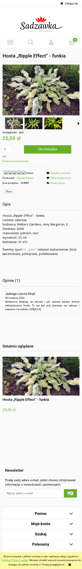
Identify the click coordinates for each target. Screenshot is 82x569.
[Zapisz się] (70, 493)
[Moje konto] (51, 42)
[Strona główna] (41, 22)
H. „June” (30, 249)
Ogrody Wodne (25, 178)
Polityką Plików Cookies (14, 560)
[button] (10, 42)
